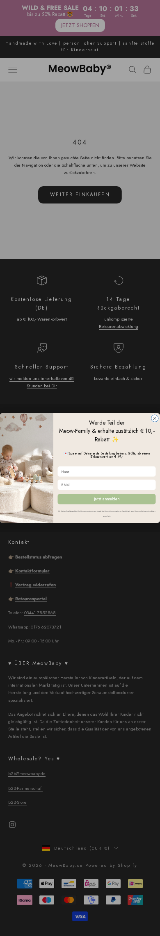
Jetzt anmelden (107, 499)
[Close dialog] (155, 418)
